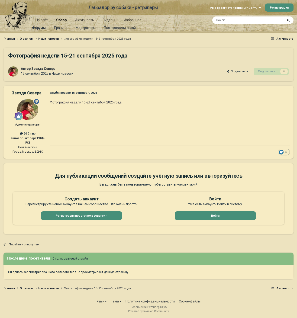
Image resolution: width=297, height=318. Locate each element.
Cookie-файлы (189, 301)
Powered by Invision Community (148, 311)
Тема (115, 301)
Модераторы (86, 28)
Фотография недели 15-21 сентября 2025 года (86, 102)
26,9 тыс (29, 133)
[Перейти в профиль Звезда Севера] (13, 71)
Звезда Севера (43, 69)
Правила (60, 28)
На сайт (42, 20)
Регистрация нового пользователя (81, 215)
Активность (84, 20)
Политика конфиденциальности (150, 301)
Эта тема (271, 20)
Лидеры (108, 20)
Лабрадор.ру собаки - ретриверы (123, 7)
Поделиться (238, 71)
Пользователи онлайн (121, 28)
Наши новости (62, 73)
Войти (215, 215)
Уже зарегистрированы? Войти (234, 8)
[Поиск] (288, 20)
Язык (101, 301)
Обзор (61, 20)
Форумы (39, 28)
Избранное (132, 20)
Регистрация (279, 7)
